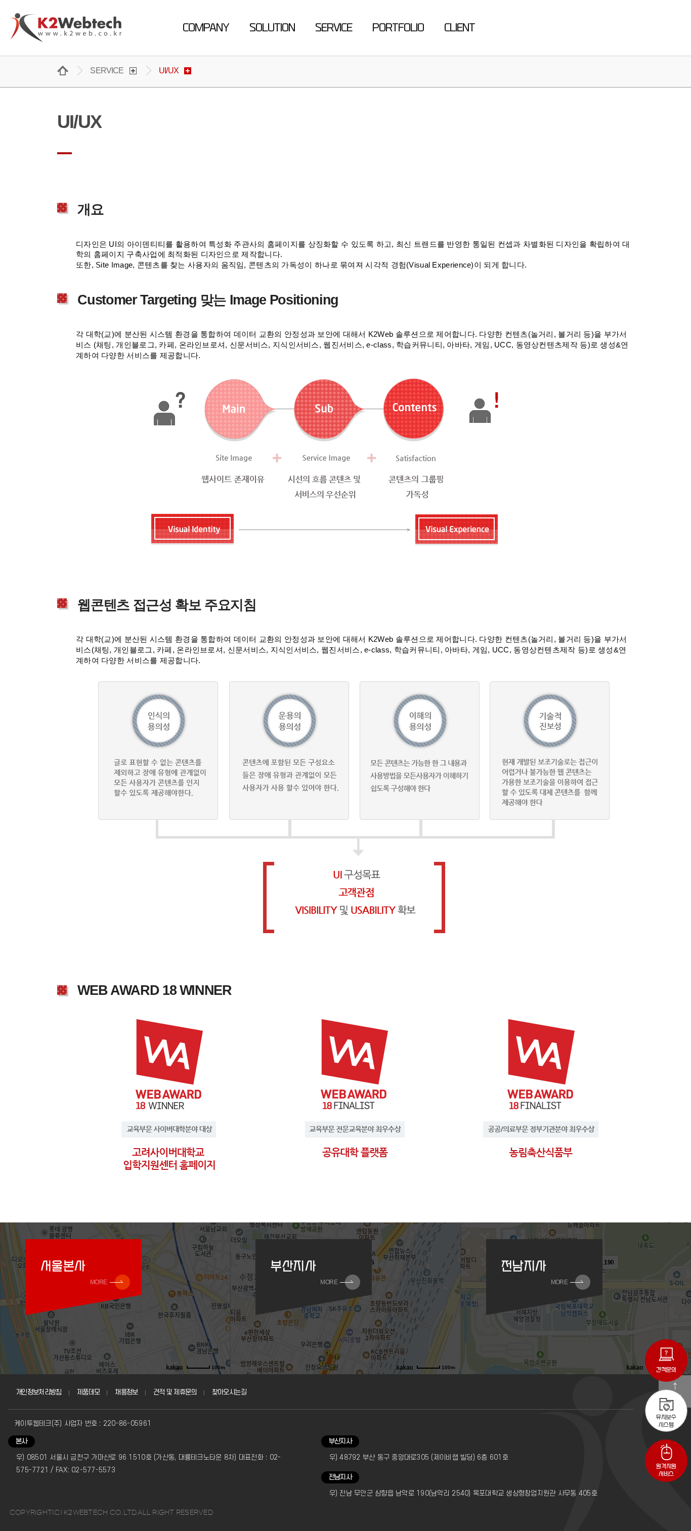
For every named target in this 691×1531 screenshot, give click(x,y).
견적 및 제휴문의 (175, 1392)
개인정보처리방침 (39, 1392)
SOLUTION (272, 28)
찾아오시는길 (229, 1392)
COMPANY (206, 28)
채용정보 (126, 1392)
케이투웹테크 (66, 27)
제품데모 (88, 1392)
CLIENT (459, 28)
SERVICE (333, 28)
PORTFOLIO (398, 28)
